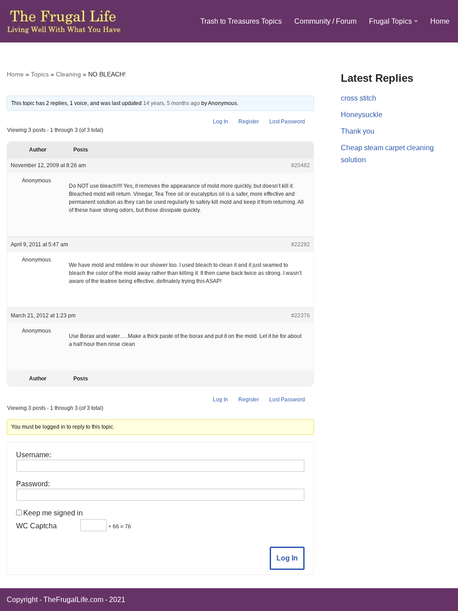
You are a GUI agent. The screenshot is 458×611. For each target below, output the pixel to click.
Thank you (357, 131)
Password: (33, 484)
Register (248, 121)
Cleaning (68, 74)
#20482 (300, 165)
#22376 (300, 315)
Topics (40, 74)
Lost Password (287, 121)
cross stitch (358, 98)
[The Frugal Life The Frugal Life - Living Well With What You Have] (64, 21)
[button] (416, 21)
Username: (33, 455)
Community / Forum (325, 21)
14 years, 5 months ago (171, 103)
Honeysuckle (361, 114)
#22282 (300, 244)
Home (440, 21)
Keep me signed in (53, 513)
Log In (220, 121)
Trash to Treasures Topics (241, 21)
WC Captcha (36, 526)
